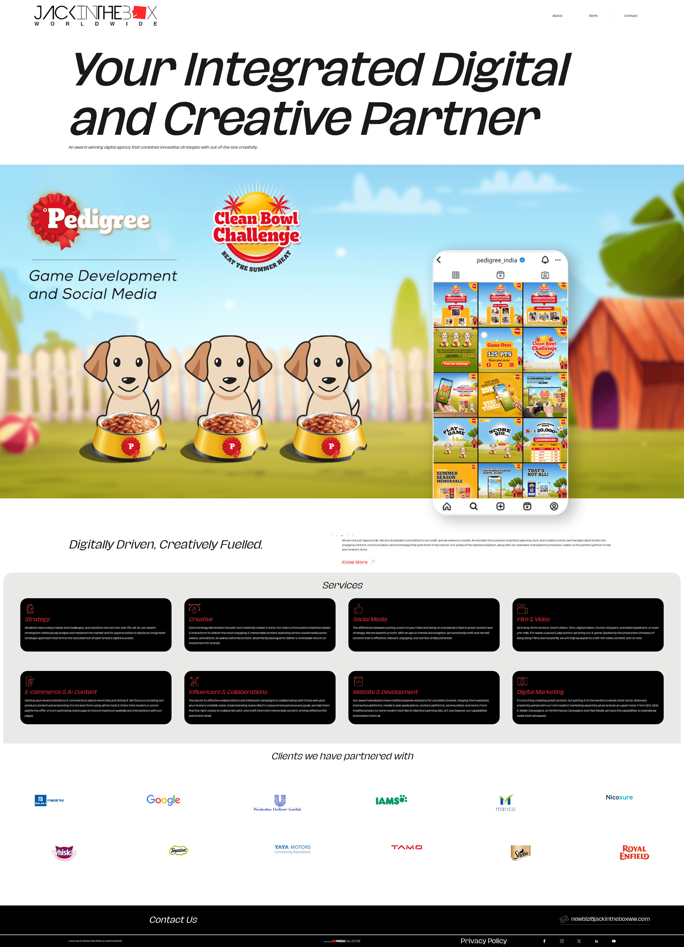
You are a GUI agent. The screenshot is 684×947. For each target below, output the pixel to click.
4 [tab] (347, 535)
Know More (355, 562)
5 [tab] (352, 535)
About (557, 15)
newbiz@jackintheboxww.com (610, 919)
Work (593, 15)
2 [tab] (336, 535)
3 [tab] (342, 535)
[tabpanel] (342, 349)
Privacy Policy (484, 941)
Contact (631, 15)
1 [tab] (331, 535)
